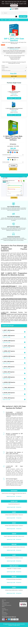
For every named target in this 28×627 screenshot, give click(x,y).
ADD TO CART (17, 98)
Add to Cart (13, 169)
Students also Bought (8, 325)
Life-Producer (14, 490)
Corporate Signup (5, 602)
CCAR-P (14, 512)
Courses (3, 608)
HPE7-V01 (14, 576)
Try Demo (13, 165)
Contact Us (4, 615)
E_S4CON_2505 (9, 392)
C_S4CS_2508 (8, 361)
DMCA (3, 606)
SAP (6, 19)
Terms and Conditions (6, 605)
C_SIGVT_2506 (8, 330)
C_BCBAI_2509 (8, 372)
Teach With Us (5, 609)
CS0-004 (14, 533)
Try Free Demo (14, 197)
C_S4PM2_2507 (9, 351)
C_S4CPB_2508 (9, 377)
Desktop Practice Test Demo (8, 175)
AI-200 (14, 555)
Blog (3, 601)
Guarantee (4, 612)
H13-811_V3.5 (14, 501)
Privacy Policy (5, 613)
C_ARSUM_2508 (9, 382)
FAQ (3, 611)
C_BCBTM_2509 (9, 356)
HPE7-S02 (14, 544)
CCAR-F (14, 587)
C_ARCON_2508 (9, 340)
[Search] (2, 13)
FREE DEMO (10, 98)
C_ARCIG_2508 (9, 366)
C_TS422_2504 (9, 387)
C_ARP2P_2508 (9, 335)
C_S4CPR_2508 (9, 346)
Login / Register (23, 16)
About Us (4, 600)
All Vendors (4, 603)
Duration (3, 65)
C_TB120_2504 (9, 398)
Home (2, 19)
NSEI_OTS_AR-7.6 (14, 565)
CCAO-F (14, 522)
